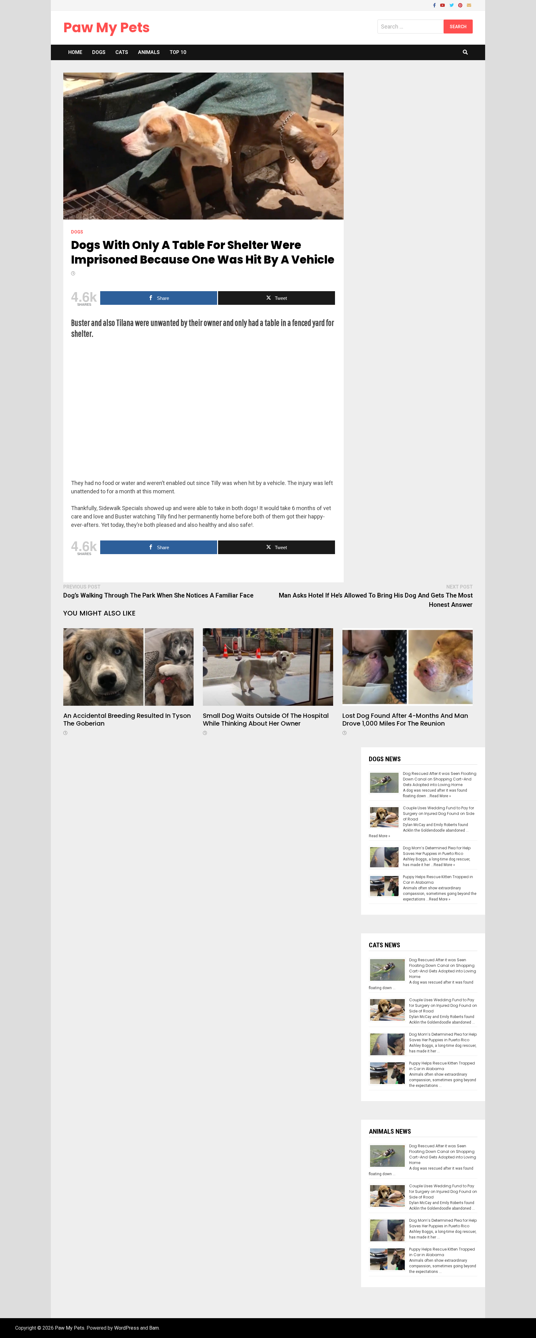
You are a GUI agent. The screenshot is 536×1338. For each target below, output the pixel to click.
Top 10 (178, 52)
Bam (154, 1328)
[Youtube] (443, 5)
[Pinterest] (461, 5)
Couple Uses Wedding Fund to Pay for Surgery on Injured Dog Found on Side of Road (438, 813)
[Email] (469, 5)
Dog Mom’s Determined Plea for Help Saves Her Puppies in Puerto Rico (437, 850)
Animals (149, 52)
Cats (121, 52)
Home (75, 52)
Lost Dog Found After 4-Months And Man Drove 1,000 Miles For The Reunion (405, 719)
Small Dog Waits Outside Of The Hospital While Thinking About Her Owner (266, 719)
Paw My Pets (106, 27)
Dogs (98, 52)
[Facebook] (435, 5)
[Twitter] (452, 5)
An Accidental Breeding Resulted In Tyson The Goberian (127, 719)
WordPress (126, 1328)
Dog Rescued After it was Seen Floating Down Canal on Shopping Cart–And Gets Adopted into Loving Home (439, 779)
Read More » (440, 796)
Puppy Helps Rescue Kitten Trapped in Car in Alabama (442, 1065)
